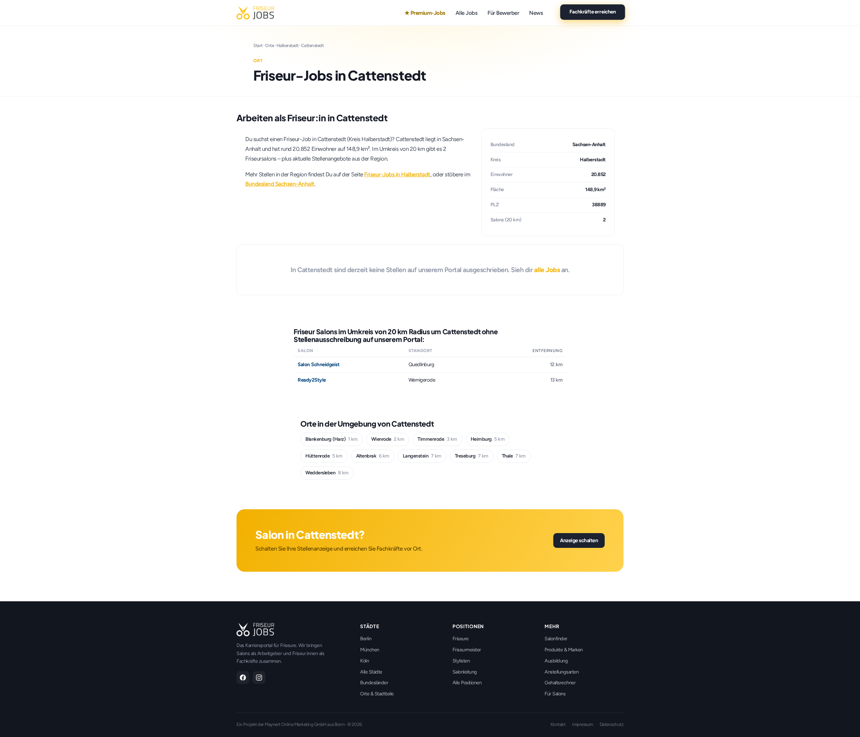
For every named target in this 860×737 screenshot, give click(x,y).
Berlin (365, 639)
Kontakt (558, 724)
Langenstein (422, 456)
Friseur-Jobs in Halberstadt (397, 174)
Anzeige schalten (579, 540)
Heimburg (488, 439)
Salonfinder (556, 639)
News (536, 12)
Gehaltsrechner (560, 683)
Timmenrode (437, 439)
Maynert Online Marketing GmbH (296, 724)
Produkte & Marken (564, 650)
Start (258, 45)
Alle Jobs (467, 12)
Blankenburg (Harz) (331, 439)
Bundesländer (374, 683)
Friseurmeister (467, 650)
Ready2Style (312, 380)
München (369, 650)
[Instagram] (259, 677)
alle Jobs (547, 270)
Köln (364, 661)
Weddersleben (327, 473)
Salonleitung (465, 672)
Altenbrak (372, 456)
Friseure (461, 639)
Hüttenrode (324, 456)
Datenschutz (612, 724)
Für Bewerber (503, 12)
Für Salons (555, 694)
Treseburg (471, 456)
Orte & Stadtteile (377, 694)
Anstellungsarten (561, 672)
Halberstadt (287, 45)
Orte (269, 45)
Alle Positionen (467, 683)
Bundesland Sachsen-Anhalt (279, 183)
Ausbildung (556, 661)
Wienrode (387, 439)
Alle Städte (371, 672)
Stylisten (461, 661)
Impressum (582, 724)
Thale (514, 456)
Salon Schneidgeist (318, 364)
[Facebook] (242, 677)
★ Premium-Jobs (424, 12)
